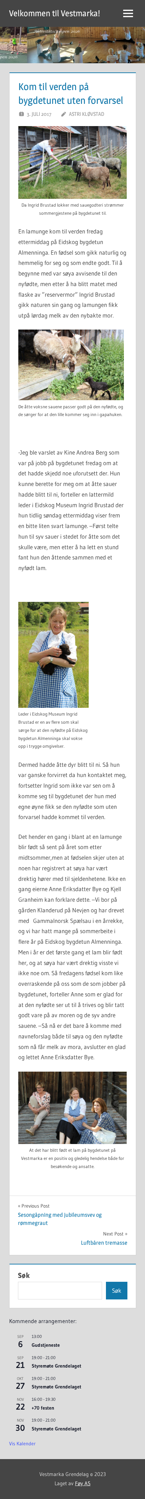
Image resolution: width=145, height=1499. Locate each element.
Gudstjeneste (46, 1345)
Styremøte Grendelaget (56, 1366)
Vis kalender (22, 1443)
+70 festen (43, 1408)
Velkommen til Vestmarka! (54, 13)
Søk (24, 1275)
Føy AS (82, 1483)
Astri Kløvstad (86, 114)
